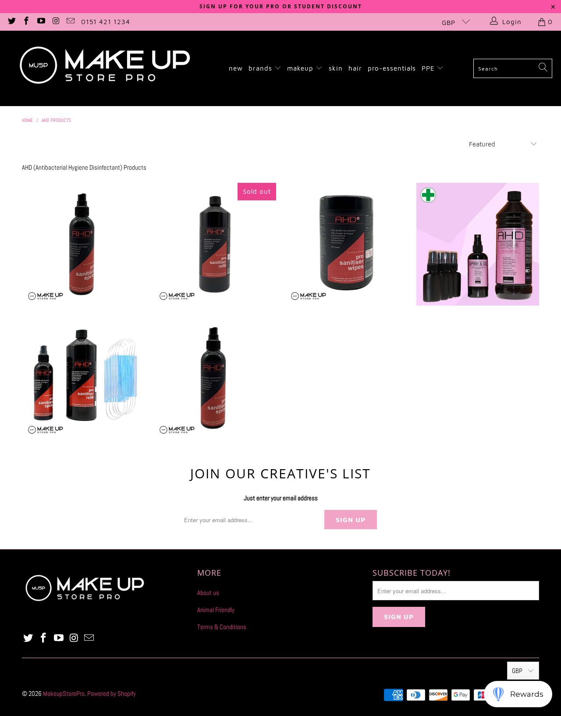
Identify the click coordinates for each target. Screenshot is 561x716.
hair (355, 68)
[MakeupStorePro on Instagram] (55, 22)
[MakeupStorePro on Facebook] (26, 22)
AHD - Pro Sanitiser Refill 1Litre (214, 244)
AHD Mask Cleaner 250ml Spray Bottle (214, 378)
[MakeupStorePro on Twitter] (11, 22)
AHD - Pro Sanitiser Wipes (346, 244)
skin (336, 68)
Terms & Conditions (221, 627)
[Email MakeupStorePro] (70, 22)
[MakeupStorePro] (104, 68)
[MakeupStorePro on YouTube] (40, 22)
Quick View (83, 278)
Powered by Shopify (111, 693)
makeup (301, 68)
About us (208, 592)
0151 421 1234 (105, 21)
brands (261, 68)
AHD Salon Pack (83, 378)
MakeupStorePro (64, 693)
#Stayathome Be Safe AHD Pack (477, 244)
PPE (429, 68)
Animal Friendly (215, 610)
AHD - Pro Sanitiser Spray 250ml (83, 244)
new (236, 68)
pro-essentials (392, 68)
